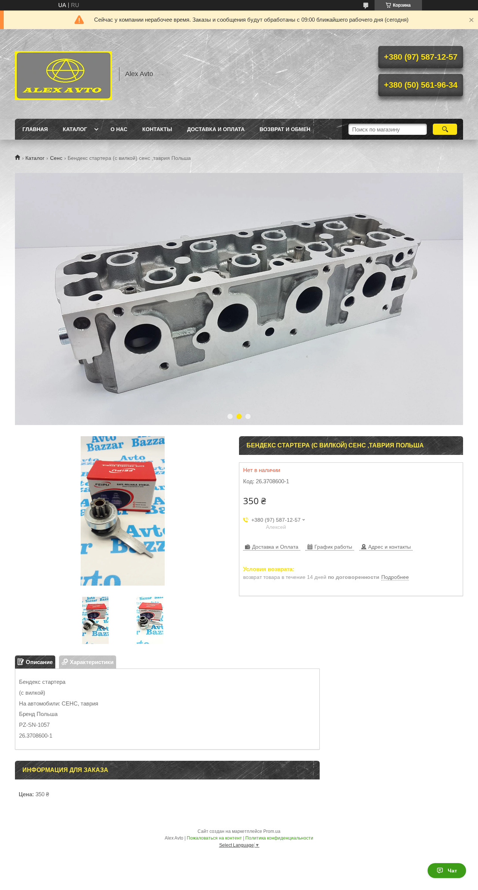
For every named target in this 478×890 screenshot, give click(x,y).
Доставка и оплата (216, 129)
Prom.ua (271, 831)
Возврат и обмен (285, 129)
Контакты (157, 129)
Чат (452, 871)
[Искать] (445, 129)
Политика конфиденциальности (279, 838)
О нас (119, 129)
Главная (35, 129)
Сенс (56, 158)
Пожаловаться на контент (214, 838)
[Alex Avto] (63, 74)
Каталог (75, 129)
